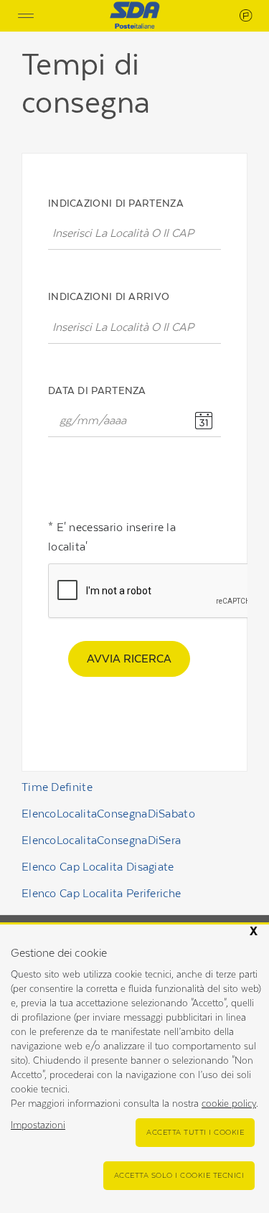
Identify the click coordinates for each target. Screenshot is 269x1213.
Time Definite (57, 787)
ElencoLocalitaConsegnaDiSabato (108, 813)
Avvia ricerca (129, 658)
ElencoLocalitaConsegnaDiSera (101, 840)
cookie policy (229, 1103)
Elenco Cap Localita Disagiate (98, 867)
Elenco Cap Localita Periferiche (101, 893)
